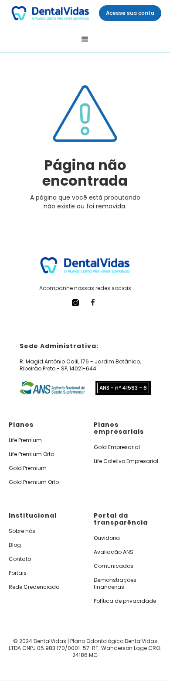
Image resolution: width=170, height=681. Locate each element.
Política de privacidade (125, 601)
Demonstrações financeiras (115, 584)
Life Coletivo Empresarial (126, 461)
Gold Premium (28, 468)
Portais (18, 573)
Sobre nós (22, 531)
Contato (20, 559)
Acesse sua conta (130, 13)
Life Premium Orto (31, 454)
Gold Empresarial (117, 447)
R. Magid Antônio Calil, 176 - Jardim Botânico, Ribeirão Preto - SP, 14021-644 (80, 365)
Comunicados (113, 566)
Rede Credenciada (34, 587)
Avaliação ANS (113, 552)
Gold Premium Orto (34, 482)
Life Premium (25, 440)
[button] (85, 39)
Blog (15, 545)
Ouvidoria (107, 538)
